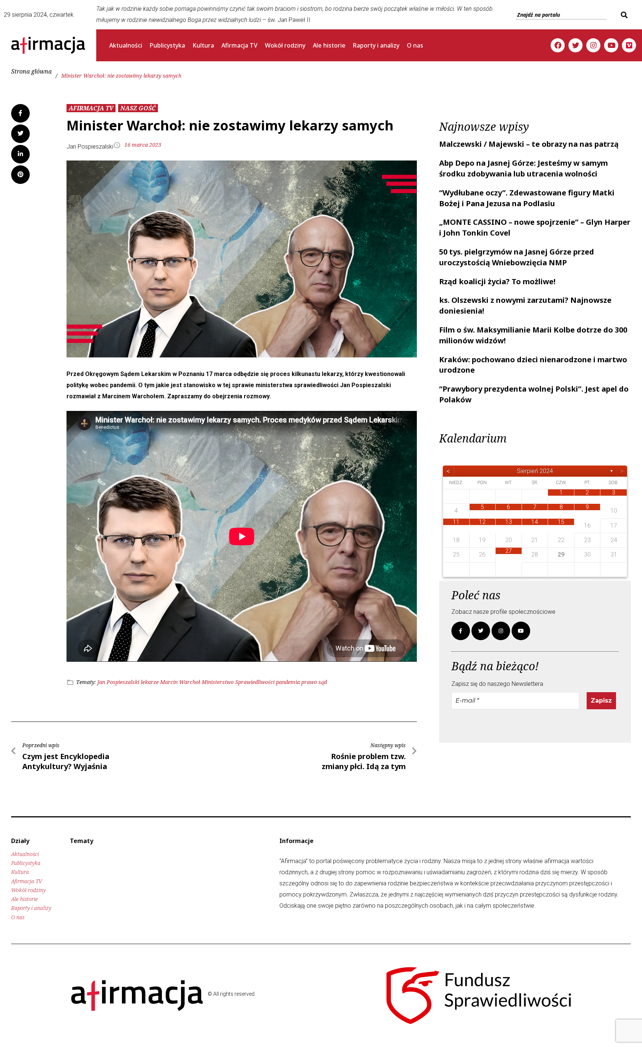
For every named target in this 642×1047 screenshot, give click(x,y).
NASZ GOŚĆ (138, 108)
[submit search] (623, 15)
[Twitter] (575, 45)
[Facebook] (558, 45)
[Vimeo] (629, 45)
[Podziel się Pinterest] (20, 174)
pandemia (288, 681)
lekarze (150, 681)
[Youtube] (611, 45)
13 (508, 522)
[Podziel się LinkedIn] (20, 154)
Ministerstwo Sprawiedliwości (238, 681)
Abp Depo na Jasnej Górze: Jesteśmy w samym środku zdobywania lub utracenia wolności (523, 168)
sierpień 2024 (535, 470)
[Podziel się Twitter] (20, 133)
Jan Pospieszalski (118, 681)
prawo (309, 681)
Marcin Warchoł (180, 681)
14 (534, 522)
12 (482, 522)
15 (561, 522)
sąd (322, 681)
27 (508, 551)
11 (456, 522)
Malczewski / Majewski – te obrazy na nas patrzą (529, 144)
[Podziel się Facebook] (20, 113)
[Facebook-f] (460, 631)
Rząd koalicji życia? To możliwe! (497, 281)
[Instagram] (593, 45)
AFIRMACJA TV (91, 108)
